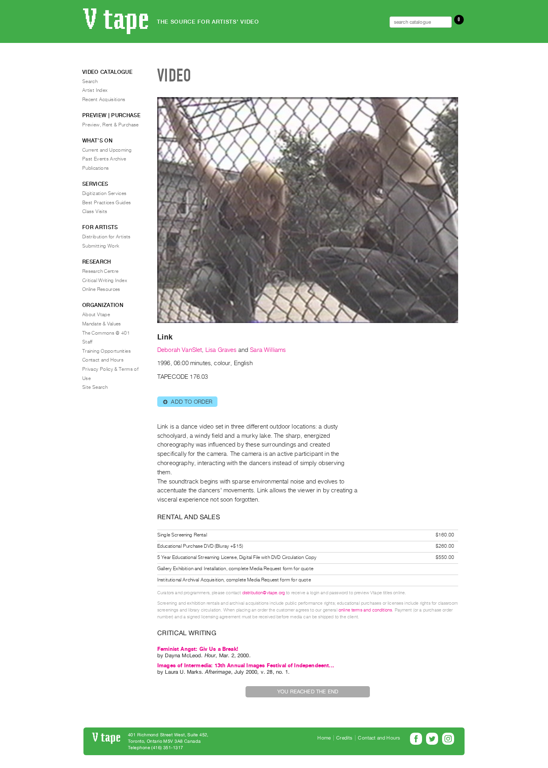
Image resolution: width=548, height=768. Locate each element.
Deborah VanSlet (179, 350)
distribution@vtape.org (263, 592)
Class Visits (94, 211)
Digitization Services (104, 193)
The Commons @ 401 (106, 333)
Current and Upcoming (107, 150)
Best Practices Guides (106, 202)
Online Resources (101, 289)
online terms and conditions (365, 610)
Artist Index (95, 90)
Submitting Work (100, 246)
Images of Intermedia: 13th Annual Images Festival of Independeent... (245, 665)
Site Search (95, 387)
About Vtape (96, 314)
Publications (95, 168)
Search (89, 81)
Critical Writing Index (104, 280)
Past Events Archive (104, 159)
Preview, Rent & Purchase (110, 125)
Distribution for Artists (106, 237)
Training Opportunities (106, 351)
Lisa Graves (221, 350)
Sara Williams (268, 350)
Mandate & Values (101, 324)
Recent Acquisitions (104, 99)
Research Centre (100, 271)
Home (324, 738)
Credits (344, 738)
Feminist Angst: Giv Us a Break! (197, 649)
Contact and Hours (103, 360)
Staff (87, 342)
